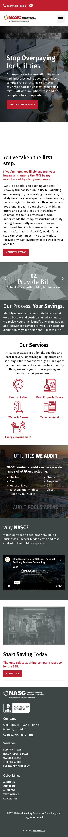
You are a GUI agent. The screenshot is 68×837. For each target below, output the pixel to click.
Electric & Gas (12, 749)
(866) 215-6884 (16, 5)
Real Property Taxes (16, 753)
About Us (9, 782)
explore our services (22, 104)
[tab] (36, 456)
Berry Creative (39, 830)
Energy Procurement (16, 766)
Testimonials (11, 794)
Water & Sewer (12, 757)
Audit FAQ (9, 790)
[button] (61, 19)
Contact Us (10, 798)
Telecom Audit (12, 762)
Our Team (9, 786)
